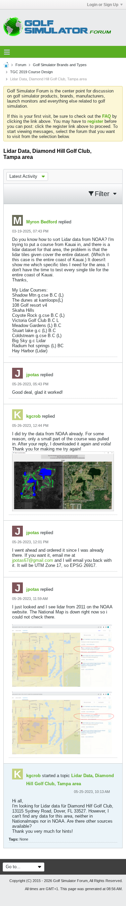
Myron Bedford (41, 221)
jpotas (32, 374)
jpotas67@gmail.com (32, 560)
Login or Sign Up (102, 4)
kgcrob (33, 416)
